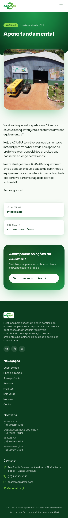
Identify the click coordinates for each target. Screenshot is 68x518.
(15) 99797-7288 (13, 449)
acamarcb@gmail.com (20, 482)
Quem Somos (11, 367)
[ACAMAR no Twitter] (22, 349)
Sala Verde (9, 393)
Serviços (8, 383)
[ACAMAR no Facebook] (6, 349)
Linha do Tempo (12, 373)
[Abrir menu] (61, 5)
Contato (8, 404)
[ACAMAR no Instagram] (14, 349)
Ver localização (16, 488)
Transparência (11, 378)
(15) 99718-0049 (13, 433)
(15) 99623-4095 (13, 424)
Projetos (8, 388)
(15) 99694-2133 (13, 441)
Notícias (11, 25)
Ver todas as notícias (27, 278)
